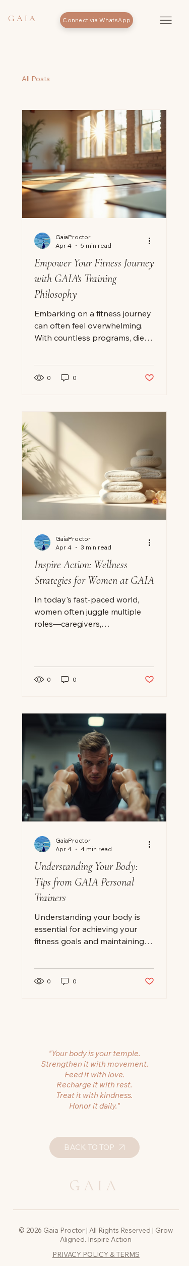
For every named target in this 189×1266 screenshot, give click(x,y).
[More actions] (153, 241)
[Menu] (166, 20)
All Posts (36, 78)
